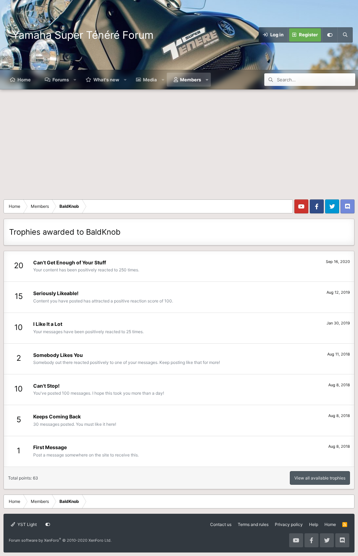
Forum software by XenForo (60, 540)
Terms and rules (253, 524)
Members (190, 79)
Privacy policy (289, 524)
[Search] (345, 35)
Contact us (220, 524)
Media (150, 79)
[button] (75, 80)
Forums (60, 79)
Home (24, 79)
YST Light (26, 524)
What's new (106, 79)
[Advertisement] (179, 142)
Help (313, 524)
